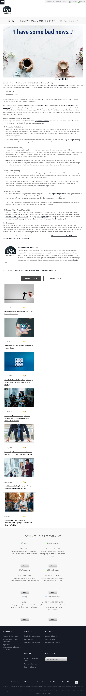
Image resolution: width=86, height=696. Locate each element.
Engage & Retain (30, 667)
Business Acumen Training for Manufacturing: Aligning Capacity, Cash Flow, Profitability (18, 522)
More (24, 566)
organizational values (28, 219)
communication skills (22, 150)
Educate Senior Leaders (11, 636)
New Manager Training (50, 270)
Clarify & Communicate (32, 636)
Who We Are (28, 682)
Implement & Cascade (32, 642)
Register (58, 1)
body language (69, 140)
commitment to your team (45, 186)
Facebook (76, 682)
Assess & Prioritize (51, 636)
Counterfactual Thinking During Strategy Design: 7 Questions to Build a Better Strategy (18, 382)
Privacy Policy (66, 682)
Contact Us (50, 1)
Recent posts (31, 278)
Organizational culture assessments (17, 161)
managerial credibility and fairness (60, 85)
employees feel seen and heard (16, 217)
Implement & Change (52, 642)
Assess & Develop (30, 664)
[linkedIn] (66, 80)
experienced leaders (42, 121)
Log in (64, 1)
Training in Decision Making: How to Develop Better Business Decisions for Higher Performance (17, 418)
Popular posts (54, 278)
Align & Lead (28, 639)
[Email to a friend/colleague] (62, 80)
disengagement (42, 217)
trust (41, 99)
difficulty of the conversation (32, 181)
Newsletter (53, 682)
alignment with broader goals (56, 219)
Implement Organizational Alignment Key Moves (11, 647)
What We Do (14, 682)
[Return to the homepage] (7, 14)
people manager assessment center (35, 105)
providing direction (59, 194)
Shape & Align (50, 639)
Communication (18, 270)
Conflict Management (32, 270)
